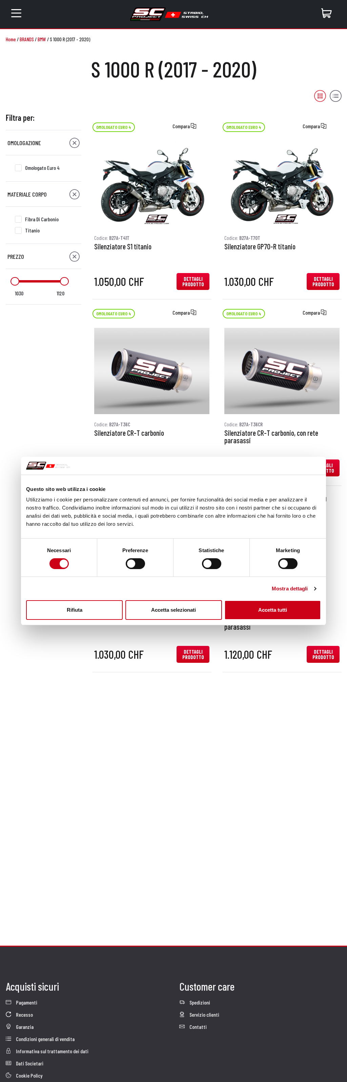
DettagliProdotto (193, 281)
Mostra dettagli (290, 588)
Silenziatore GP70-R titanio (259, 247)
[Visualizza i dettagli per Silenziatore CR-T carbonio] (151, 371)
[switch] (135, 563)
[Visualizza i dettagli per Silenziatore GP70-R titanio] (282, 184)
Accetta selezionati (173, 610)
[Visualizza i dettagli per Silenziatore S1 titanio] (151, 184)
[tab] (43, 142)
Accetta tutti (272, 610)
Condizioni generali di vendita (45, 1039)
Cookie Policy (28, 1075)
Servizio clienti (203, 1014)
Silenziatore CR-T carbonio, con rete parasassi (271, 437)
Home (11, 39)
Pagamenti (26, 1002)
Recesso (24, 1014)
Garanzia (24, 1026)
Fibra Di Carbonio (42, 219)
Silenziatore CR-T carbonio (129, 433)
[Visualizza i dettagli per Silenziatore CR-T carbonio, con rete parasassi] (282, 371)
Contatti (197, 1026)
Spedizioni (199, 1002)
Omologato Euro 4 (42, 167)
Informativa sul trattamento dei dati (51, 1051)
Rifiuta (74, 610)
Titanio (32, 230)
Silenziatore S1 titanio (122, 247)
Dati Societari (29, 1063)
